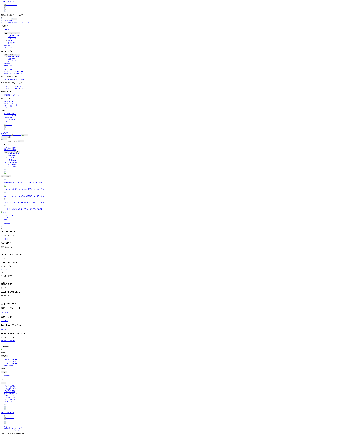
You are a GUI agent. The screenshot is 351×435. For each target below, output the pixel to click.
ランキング (8, 44)
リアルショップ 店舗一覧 (12, 86)
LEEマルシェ (12, 38)
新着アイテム (8, 46)
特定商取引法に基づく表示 (13, 428)
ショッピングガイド (11, 116)
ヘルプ (3, 382)
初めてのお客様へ (10, 114)
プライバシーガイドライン (13, 430)
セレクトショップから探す (12, 152)
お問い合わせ (8, 401)
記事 (9, 137)
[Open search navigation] (24, 135)
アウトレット (8, 47)
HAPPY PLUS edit (13, 35)
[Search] (21, 141)
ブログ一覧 (8, 107)
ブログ (6, 67)
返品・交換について (11, 399)
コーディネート (9, 69)
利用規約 (7, 426)
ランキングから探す (11, 162)
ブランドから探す (10, 150)
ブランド (7, 31)
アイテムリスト (9, 215)
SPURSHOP (12, 42)
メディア (3, 372)
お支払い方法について (11, 395)
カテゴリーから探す (11, 359)
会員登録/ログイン (11, 20)
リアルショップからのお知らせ (14, 88)
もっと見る (4, 239)
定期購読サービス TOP (11, 95)
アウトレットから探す (11, 166)
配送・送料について (11, 394)
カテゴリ (7, 29)
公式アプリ (4, 133)
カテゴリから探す (10, 148)
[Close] (14, 19)
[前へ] (1, 226)
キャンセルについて (11, 397)
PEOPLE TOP (8, 101)
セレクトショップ (10, 33)
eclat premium (12, 37)
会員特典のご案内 (10, 117)
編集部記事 (8, 65)
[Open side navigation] (1, 17)
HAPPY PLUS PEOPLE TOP (13, 73)
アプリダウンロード (7, 413)
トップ (6, 344)
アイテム (3, 137)
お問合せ (7, 121)
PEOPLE (7, 223)
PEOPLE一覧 (8, 103)
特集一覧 (7, 63)
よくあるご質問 (9, 119)
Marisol (10, 40)
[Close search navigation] (4, 139)
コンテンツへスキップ (8, 1)
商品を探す (4, 356)
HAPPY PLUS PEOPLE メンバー (14, 71)
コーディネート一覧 (11, 105)
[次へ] (1, 228)
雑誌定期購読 (8, 365)
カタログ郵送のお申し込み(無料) (15, 79)
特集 (5, 219)
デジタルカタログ (10, 54)
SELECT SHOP (5, 176)
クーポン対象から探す (11, 164)
